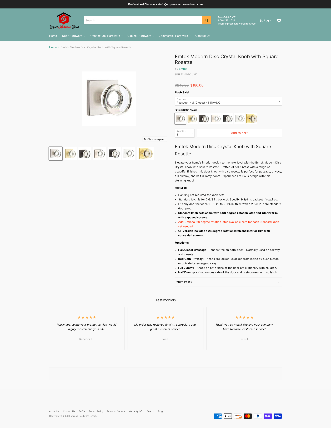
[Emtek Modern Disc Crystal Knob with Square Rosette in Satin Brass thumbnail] (70, 153)
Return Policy (96, 411)
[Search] (206, 20)
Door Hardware (72, 35)
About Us (54, 411)
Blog (160, 411)
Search (150, 411)
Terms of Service (116, 411)
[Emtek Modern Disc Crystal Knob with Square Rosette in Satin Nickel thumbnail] (55, 153)
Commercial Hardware (174, 35)
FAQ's (82, 411)
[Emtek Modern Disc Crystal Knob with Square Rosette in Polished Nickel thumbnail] (99, 153)
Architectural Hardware (105, 35)
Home (53, 35)
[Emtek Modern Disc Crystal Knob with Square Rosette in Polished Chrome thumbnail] (129, 153)
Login (267, 20)
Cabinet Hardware (139, 35)
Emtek (183, 68)
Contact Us (202, 35)
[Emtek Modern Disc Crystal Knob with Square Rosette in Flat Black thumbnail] (114, 153)
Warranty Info (136, 411)
